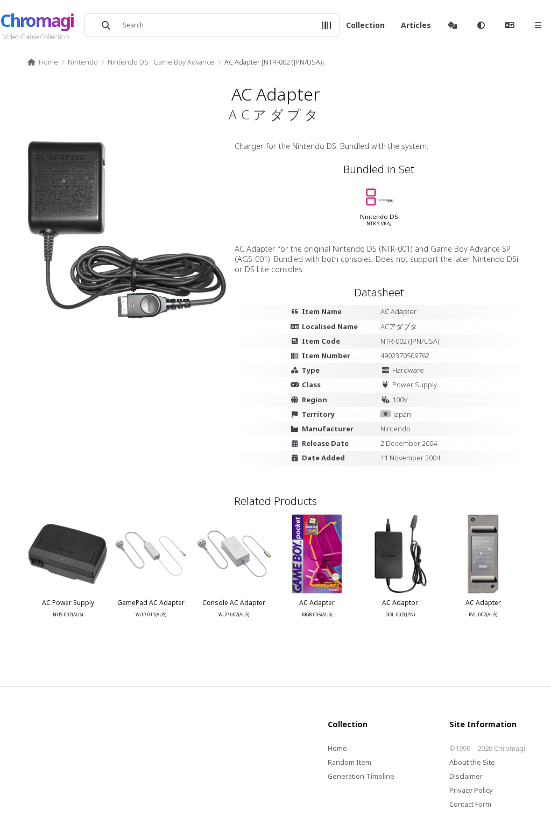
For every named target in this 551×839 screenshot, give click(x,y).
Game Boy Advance (183, 62)
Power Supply (414, 384)
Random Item (349, 762)
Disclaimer (466, 776)
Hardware (408, 370)
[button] (326, 25)
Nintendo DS (128, 62)
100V (400, 399)
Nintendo (83, 62)
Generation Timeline (361, 776)
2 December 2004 (408, 443)
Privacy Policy (471, 790)
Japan (402, 414)
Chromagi (37, 20)
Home (48, 62)
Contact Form (470, 804)
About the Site (472, 762)
